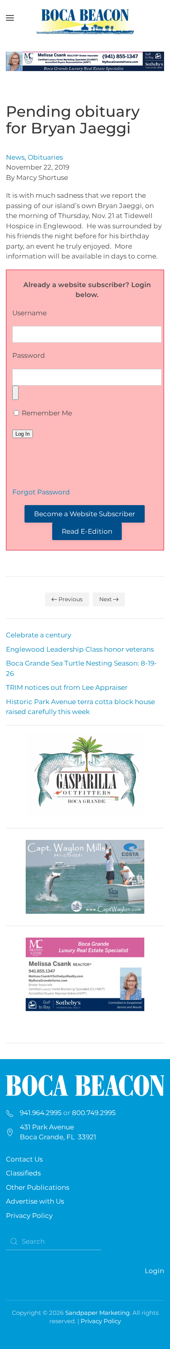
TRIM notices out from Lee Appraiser (67, 687)
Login (154, 1271)
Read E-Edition (87, 531)
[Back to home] (85, 18)
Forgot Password (41, 492)
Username (29, 313)
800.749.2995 (94, 1113)
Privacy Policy (29, 1216)
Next (105, 599)
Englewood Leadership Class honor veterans (80, 649)
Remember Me (46, 413)
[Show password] (15, 393)
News (15, 157)
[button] (10, 18)
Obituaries (45, 157)
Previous (71, 599)
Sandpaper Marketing (97, 1312)
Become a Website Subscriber (84, 514)
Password (28, 355)
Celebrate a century (38, 635)
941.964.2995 (41, 1113)
